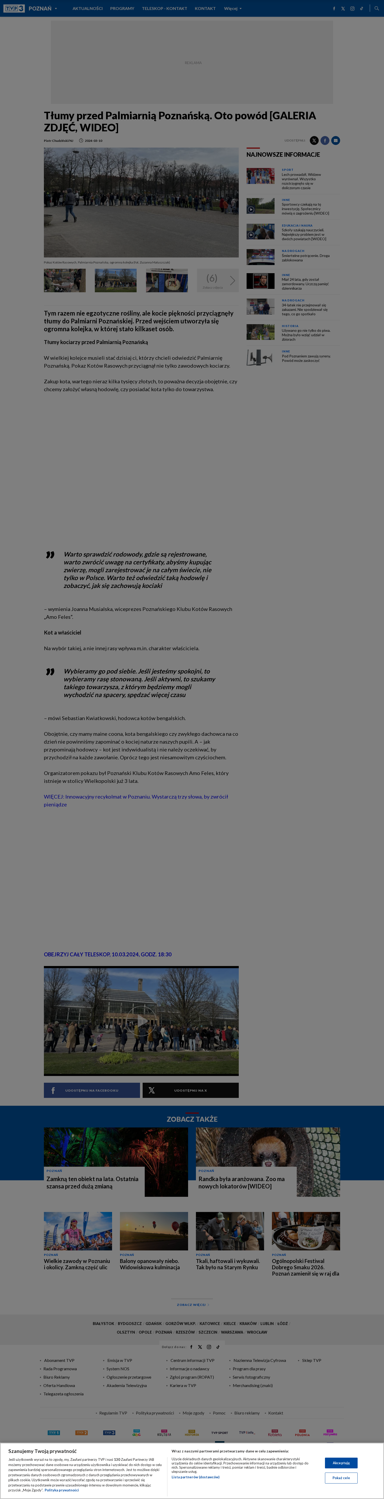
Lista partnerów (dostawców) (195, 1477)
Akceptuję (341, 1463)
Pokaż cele (341, 1478)
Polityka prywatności (62, 1490)
